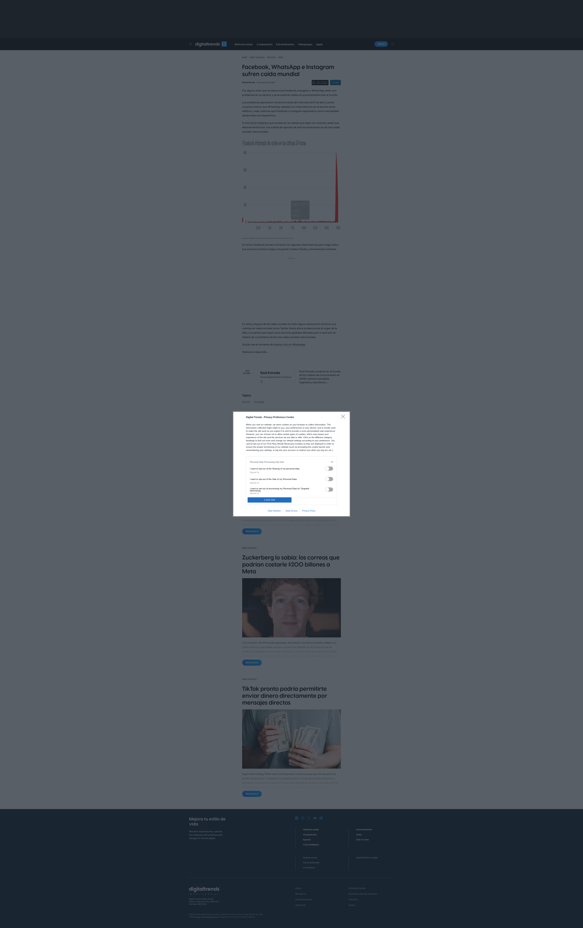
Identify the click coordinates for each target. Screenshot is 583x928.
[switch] (329, 469)
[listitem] (291, 461)
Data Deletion (274, 510)
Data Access (291, 510)
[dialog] (291, 464)
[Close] (344, 417)
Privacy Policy (308, 510)
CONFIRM (269, 500)
